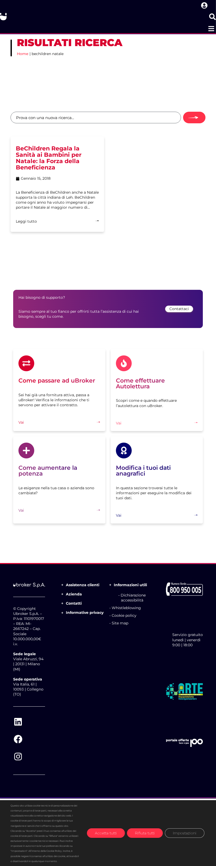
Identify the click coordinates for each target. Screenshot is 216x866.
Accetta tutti (106, 833)
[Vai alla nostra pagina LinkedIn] (18, 722)
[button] (211, 28)
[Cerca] (194, 117)
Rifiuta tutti (145, 833)
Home (22, 54)
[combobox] (96, 117)
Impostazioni (185, 833)
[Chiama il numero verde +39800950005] (184, 589)
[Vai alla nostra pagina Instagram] (18, 756)
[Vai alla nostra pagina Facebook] (18, 739)
